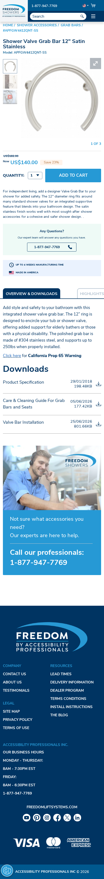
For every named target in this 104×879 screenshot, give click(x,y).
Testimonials (16, 690)
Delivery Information (72, 682)
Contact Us (14, 674)
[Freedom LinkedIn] (77, 818)
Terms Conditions (68, 698)
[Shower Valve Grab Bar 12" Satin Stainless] (10, 63)
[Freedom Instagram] (47, 818)
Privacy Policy (17, 719)
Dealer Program (67, 690)
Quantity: (13, 175)
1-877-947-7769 (44, 6)
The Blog (59, 715)
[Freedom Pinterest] (37, 818)
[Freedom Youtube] (26, 818)
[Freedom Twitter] (67, 818)
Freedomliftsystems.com (52, 807)
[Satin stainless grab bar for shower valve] (61, 61)
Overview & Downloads (31, 293)
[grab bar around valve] (10, 93)
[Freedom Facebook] (57, 818)
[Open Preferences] (7, 871)
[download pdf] (98, 384)
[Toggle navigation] (93, 16)
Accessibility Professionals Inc (45, 871)
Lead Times (61, 674)
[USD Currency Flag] (85, 5)
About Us (12, 682)
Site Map (11, 711)
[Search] (82, 16)
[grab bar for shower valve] (10, 78)
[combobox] (35, 175)
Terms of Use (16, 727)
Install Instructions (71, 706)
